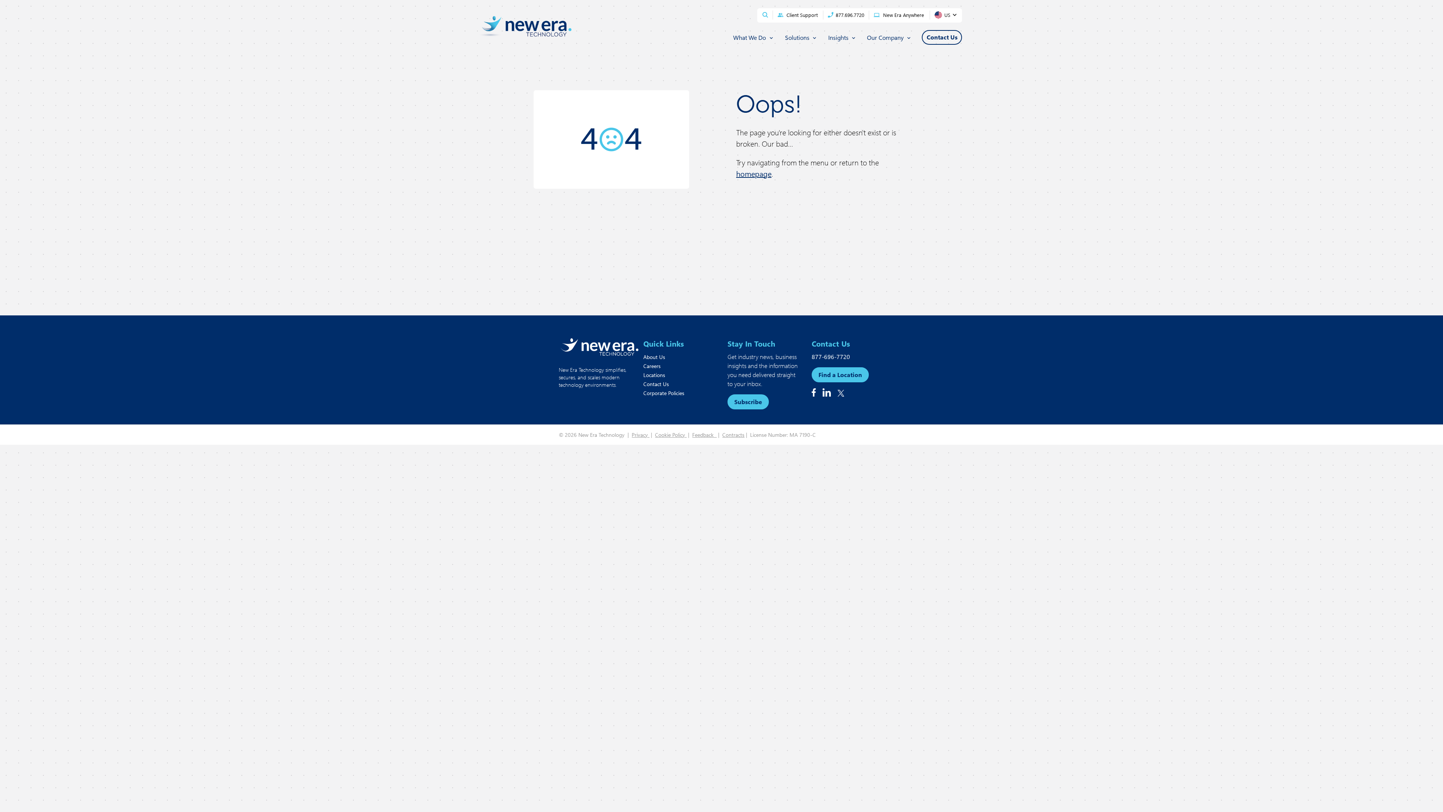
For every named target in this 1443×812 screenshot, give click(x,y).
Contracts (733, 434)
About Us (654, 357)
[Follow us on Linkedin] (827, 392)
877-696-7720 (831, 357)
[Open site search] (765, 15)
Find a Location (840, 375)
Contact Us (656, 384)
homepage (753, 173)
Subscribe (748, 402)
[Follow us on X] (841, 393)
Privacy (640, 434)
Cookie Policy (671, 434)
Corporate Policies (663, 393)
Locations (654, 375)
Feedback (704, 434)
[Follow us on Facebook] (814, 392)
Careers (652, 366)
